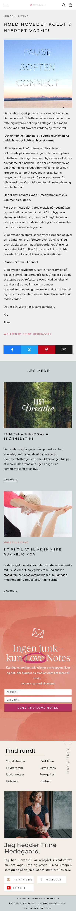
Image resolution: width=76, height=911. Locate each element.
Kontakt (45, 781)
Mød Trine (47, 761)
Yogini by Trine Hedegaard (36, 898)
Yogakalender (15, 761)
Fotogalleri (47, 775)
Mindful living (16, 16)
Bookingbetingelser (52, 903)
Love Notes (48, 768)
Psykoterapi (14, 768)
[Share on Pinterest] (46, 350)
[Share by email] (63, 350)
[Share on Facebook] (12, 350)
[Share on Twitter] (29, 350)
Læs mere (10, 479)
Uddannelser (15, 775)
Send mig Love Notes (38, 707)
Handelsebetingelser (38, 908)
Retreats (12, 781)
